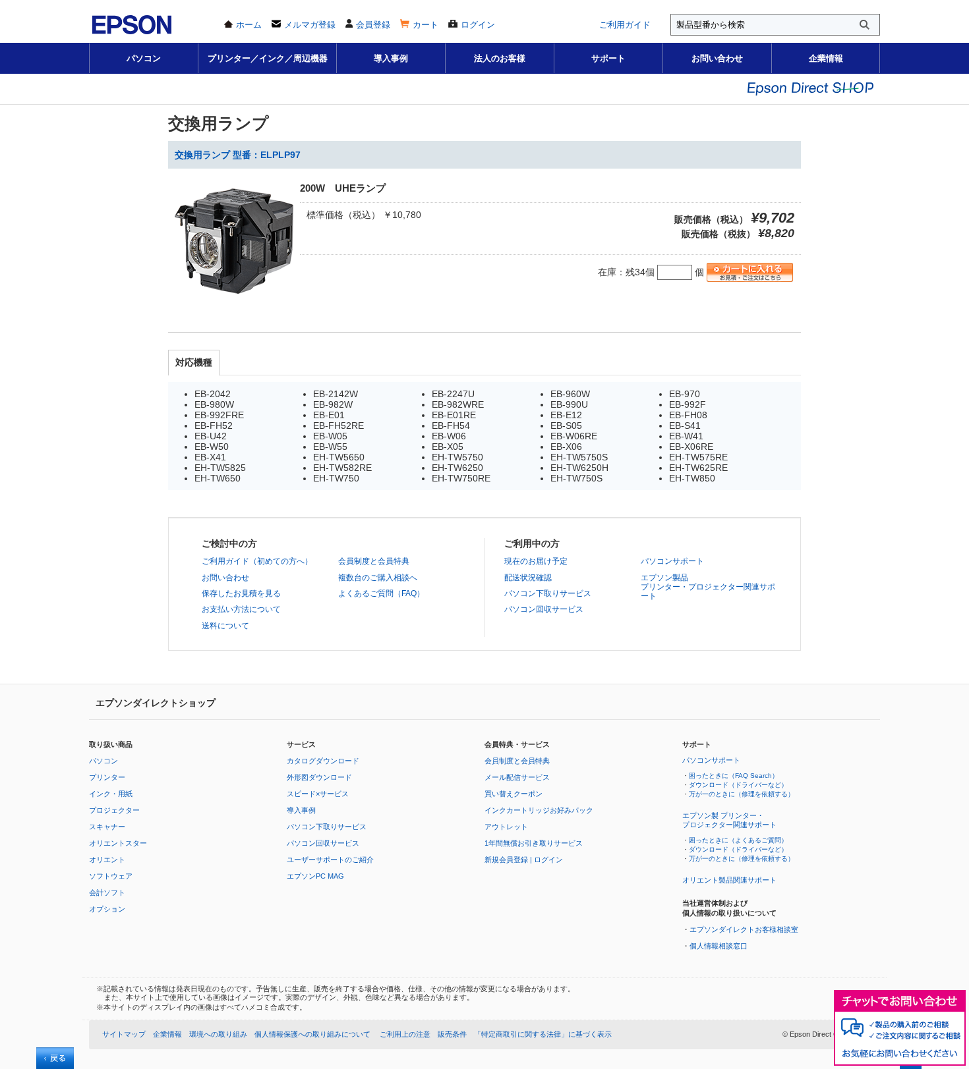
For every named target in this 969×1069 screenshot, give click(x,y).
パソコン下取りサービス (547, 593)
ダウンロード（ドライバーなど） (738, 784)
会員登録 (373, 25)
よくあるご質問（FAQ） (381, 593)
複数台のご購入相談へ (377, 577)
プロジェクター (114, 810)
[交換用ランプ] (234, 303)
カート (425, 25)
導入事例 (391, 58)
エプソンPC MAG (315, 876)
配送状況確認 (528, 577)
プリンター (107, 777)
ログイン (478, 25)
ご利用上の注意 (405, 1034)
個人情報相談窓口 (719, 946)
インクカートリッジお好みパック (538, 810)
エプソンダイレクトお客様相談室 (744, 929)
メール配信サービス (517, 777)
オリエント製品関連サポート (729, 880)
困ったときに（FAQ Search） (733, 775)
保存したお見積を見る (241, 593)
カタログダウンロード (323, 761)
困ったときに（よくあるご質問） (738, 840)
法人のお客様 (499, 58)
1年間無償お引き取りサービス (533, 843)
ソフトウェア (110, 876)
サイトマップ (124, 1034)
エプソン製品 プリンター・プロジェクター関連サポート (708, 587)
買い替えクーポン (513, 794)
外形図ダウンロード (319, 777)
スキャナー (107, 827)
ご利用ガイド (625, 25)
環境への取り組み (218, 1034)
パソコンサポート (672, 561)
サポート (608, 58)
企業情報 (826, 58)
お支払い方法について (241, 609)
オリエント (107, 859)
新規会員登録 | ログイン (523, 859)
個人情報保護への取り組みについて (312, 1034)
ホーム (249, 25)
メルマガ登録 (310, 25)
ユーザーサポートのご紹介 (330, 859)
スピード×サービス (318, 794)
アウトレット (506, 827)
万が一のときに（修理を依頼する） (741, 794)
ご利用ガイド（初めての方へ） (257, 561)
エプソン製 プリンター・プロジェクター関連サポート (729, 820)
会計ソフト (107, 892)
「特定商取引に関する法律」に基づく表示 (543, 1034)
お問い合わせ (717, 58)
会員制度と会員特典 (373, 561)
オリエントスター (118, 843)
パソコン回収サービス (543, 609)
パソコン (144, 58)
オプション (107, 909)
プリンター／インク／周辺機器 (268, 58)
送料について (225, 625)
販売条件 (452, 1034)
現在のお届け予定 (536, 561)
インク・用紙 (110, 794)
